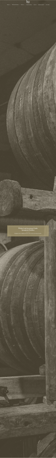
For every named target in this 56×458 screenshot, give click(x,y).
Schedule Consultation (41, 4)
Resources (22, 4)
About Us (8, 4)
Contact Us (35, 4)
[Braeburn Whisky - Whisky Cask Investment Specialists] (28, 2)
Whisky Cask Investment (15, 4)
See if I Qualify (47, 4)
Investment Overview (29, 4)
